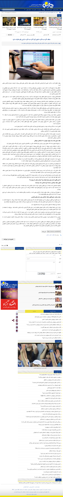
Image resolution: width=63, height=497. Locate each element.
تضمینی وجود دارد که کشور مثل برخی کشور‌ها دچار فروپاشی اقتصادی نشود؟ (46, 464)
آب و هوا (21, 489)
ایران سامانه (29, 494)
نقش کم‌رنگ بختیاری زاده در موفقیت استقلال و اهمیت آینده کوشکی (47, 432)
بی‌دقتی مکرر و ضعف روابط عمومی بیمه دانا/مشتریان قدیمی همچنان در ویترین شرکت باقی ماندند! (41, 422)
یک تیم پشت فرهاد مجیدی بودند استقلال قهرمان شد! (50, 374)
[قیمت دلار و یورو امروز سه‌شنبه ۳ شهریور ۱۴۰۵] (54, 21)
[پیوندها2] (9, 293)
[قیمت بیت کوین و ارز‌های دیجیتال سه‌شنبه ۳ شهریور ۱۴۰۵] (8, 21)
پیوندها (43, 9)
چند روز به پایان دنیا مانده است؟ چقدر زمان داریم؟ (51, 453)
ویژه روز (34, 311)
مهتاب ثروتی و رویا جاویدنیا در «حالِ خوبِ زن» (51, 438)
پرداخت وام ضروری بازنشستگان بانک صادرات (52, 414)
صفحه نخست (58, 31)
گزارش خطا (4, 245)
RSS (13, 489)
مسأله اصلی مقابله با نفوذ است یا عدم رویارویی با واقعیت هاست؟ (47, 477)
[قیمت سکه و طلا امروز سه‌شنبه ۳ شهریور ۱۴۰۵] (39, 21)
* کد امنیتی (59, 273)
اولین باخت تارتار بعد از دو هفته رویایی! (53, 445)
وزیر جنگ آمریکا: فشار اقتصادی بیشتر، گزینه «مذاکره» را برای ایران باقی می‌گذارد (45, 443)
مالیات (53, 234)
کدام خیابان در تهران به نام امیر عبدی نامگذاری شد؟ (50, 406)
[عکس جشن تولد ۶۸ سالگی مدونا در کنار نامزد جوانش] (58, 287)
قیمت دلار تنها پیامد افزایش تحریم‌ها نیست (52, 472)
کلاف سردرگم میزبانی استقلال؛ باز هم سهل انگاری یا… (50, 327)
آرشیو (41, 489)
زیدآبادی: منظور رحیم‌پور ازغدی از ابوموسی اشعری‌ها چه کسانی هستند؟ (46, 382)
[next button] (19, 341)
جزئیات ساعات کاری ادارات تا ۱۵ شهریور (53, 398)
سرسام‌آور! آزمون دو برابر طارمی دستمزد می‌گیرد (51, 474)
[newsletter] (8, 239)
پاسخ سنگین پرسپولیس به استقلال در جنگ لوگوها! (51, 396)
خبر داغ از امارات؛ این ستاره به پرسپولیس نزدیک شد (51, 314)
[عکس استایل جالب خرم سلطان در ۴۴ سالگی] (58, 300)
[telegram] (17, 321)
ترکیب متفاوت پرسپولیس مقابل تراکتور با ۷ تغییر (51, 319)
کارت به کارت (48, 234)
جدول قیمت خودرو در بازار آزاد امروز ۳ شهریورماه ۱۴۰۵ (24, 28)
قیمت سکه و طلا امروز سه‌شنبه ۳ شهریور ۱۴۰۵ (40, 28)
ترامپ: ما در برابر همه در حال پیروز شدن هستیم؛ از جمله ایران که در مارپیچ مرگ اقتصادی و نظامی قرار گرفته (40, 483)
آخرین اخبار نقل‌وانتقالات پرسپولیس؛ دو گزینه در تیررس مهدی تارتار (48, 317)
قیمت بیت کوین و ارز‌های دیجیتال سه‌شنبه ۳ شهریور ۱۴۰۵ (9, 28)
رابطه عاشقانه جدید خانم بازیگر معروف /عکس (46, 292)
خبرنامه (25, 489)
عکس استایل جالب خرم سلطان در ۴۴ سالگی (47, 299)
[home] (60, 9)
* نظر (60, 262)
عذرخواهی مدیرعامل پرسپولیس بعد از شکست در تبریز (50, 461)
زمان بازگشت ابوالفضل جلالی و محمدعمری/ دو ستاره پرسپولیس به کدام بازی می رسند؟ (44, 325)
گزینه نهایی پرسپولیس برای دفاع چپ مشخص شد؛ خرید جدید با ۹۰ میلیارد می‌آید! (45, 322)
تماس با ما (34, 9)
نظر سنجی (28, 9)
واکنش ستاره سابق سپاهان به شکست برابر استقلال (51, 467)
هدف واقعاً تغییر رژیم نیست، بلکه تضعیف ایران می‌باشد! (49, 424)
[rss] (25, 9)
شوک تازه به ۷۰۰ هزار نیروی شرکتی (54, 388)
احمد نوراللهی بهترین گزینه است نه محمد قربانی (51, 330)
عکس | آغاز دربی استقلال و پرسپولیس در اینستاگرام (50, 419)
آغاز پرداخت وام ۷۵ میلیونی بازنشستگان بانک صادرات (50, 456)
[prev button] (22, 341)
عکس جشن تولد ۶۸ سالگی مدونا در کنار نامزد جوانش (45, 286)
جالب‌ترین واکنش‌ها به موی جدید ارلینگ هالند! (51, 430)
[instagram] (17, 314)
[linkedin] (17, 317)
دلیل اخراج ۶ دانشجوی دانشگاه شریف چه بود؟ (51, 393)
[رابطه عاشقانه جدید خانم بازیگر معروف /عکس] (58, 293)
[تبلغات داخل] (9, 284)
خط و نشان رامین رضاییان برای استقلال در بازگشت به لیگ (49, 401)
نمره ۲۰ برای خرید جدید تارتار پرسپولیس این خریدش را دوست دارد (48, 335)
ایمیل (60, 258)
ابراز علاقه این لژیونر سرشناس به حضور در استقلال (51, 409)
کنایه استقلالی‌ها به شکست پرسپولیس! (53, 427)
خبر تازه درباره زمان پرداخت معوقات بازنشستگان (51, 435)
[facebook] (17, 331)
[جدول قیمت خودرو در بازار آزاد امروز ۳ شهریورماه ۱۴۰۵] (24, 21)
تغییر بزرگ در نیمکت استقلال (55, 451)
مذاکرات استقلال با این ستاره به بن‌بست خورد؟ (51, 338)
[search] (1, 9)
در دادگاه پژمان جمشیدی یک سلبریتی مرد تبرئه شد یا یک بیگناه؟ (48, 448)
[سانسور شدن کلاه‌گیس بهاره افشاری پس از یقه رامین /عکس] (58, 306)
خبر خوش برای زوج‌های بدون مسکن (53, 390)
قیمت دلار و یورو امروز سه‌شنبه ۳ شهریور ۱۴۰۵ (55, 28)
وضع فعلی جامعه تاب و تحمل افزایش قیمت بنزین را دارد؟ (49, 459)
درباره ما (39, 9)
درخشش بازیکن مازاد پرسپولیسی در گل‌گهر (52, 380)
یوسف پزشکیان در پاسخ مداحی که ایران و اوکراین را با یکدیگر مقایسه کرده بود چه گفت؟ (43, 417)
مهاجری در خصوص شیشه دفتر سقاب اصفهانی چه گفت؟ (49, 377)
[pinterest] (17, 328)
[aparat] (17, 324)
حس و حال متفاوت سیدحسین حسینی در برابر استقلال (50, 440)
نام (60, 255)
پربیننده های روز (53, 311)
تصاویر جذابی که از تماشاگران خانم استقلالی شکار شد (40, 368)
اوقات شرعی (17, 489)
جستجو (38, 489)
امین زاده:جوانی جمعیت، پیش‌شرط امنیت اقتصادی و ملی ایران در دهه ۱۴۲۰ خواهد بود (44, 411)
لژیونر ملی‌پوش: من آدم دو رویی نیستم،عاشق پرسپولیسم (49, 385)
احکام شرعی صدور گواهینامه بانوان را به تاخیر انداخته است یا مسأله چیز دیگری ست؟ (44, 469)
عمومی (53, 31)
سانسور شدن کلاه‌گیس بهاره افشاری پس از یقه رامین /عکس (43, 305)
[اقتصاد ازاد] (9, 304)
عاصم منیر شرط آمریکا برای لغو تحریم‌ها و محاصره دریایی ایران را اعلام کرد (46, 403)
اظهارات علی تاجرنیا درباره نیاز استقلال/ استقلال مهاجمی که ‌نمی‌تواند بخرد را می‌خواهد (44, 332)
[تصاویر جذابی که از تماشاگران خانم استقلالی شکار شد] (40, 365)
